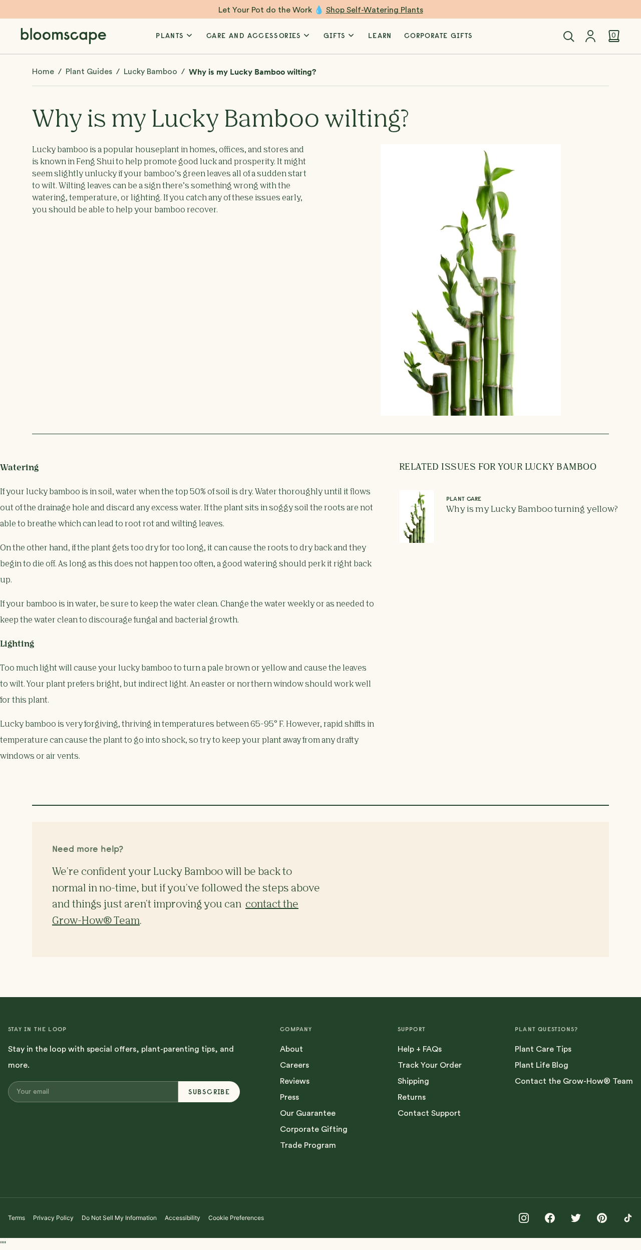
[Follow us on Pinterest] (602, 1218)
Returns (412, 1097)
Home (43, 72)
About (291, 1049)
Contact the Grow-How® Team (574, 1081)
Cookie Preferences (236, 1217)
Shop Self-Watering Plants (374, 10)
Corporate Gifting (314, 1129)
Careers (294, 1065)
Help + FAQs (420, 1049)
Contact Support (429, 1113)
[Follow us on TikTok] (628, 1218)
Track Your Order (430, 1065)
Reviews (294, 1081)
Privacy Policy (53, 1217)
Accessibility (182, 1217)
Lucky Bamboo (150, 72)
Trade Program (308, 1145)
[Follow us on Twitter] (576, 1218)
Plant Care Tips (543, 1049)
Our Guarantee (308, 1113)
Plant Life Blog (541, 1065)
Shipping (413, 1081)
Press (289, 1097)
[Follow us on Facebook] (550, 1218)
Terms (16, 1217)
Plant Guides (89, 72)
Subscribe (209, 1091)
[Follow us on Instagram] (524, 1218)
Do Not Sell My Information (119, 1217)
